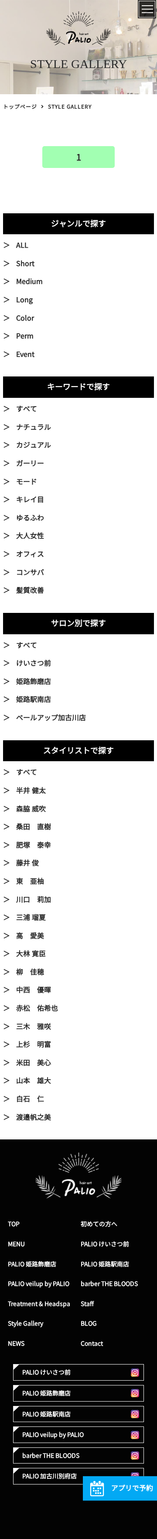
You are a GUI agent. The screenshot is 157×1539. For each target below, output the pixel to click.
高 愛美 (30, 935)
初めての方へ (99, 1224)
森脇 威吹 (31, 809)
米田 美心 (33, 1062)
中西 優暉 (33, 990)
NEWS (16, 1343)
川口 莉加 (33, 899)
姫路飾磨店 (33, 681)
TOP (14, 1224)
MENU (16, 1244)
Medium (29, 281)
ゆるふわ (30, 518)
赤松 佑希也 (37, 1008)
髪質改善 (30, 590)
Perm (25, 336)
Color (25, 318)
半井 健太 (31, 790)
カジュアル (33, 445)
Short (25, 263)
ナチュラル (33, 427)
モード (26, 481)
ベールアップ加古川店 (51, 717)
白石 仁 (30, 1099)
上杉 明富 (33, 1044)
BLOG (89, 1323)
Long (24, 299)
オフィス (30, 554)
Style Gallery (25, 1323)
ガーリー (30, 463)
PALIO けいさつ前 (105, 1244)
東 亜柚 (30, 881)
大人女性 (30, 535)
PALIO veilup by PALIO (38, 1283)
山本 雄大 (33, 1080)
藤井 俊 (27, 863)
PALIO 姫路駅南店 (105, 1264)
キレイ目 (30, 499)
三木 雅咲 (33, 1026)
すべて (26, 409)
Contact (92, 1343)
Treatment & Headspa (39, 1304)
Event (25, 354)
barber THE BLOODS (109, 1283)
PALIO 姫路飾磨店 (32, 1264)
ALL (22, 245)
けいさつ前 (33, 663)
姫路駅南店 (33, 699)
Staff (87, 1304)
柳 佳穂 (30, 972)
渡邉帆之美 (33, 1117)
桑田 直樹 (33, 826)
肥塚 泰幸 (33, 845)
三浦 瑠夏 (31, 917)
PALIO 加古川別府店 (49, 1476)
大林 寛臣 (31, 953)
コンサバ (30, 572)
